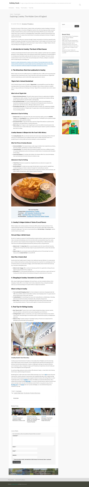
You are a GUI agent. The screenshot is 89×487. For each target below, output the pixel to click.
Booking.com (30, 216)
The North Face (37, 213)
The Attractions (27, 393)
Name (14, 446)
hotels (22, 384)
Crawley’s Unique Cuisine (18, 393)
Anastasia (25, 23)
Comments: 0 (31, 23)
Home (11, 14)
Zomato (39, 214)
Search (63, 24)
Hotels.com (37, 216)
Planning (17, 7)
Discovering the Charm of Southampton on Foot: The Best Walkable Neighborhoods (70, 38)
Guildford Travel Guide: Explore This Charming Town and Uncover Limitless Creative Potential (33, 419)
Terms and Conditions (20, 479)
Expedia (47, 216)
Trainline (37, 211)
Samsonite (30, 213)
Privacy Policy (11, 479)
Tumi (43, 213)
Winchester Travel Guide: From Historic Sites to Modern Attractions (47, 419)
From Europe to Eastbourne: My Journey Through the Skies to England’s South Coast (70, 47)
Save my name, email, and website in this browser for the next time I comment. (32, 459)
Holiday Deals (14, 484)
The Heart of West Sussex (35, 393)
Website (14, 455)
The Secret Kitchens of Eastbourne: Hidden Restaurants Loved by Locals (19, 419)
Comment (15, 435)
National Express (30, 211)
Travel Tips (31, 7)
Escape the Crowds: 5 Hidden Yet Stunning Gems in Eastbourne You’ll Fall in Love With (70, 51)
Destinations (11, 7)
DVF (26, 213)
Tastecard (34, 214)
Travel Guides (24, 7)
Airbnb (42, 216)
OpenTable (25, 214)
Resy (29, 214)
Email (14, 451)
